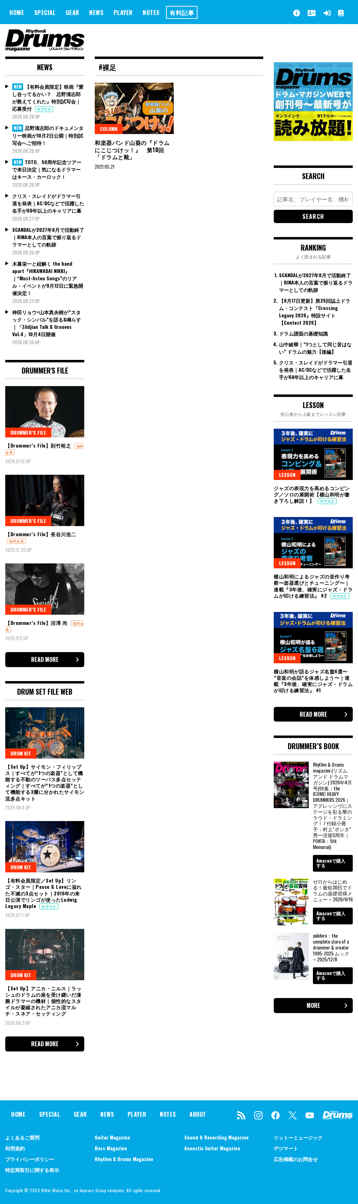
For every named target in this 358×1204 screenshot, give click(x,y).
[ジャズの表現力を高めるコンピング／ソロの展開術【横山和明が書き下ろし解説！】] (313, 454)
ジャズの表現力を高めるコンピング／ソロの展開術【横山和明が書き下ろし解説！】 (312, 494)
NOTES (151, 12)
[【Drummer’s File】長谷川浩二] (44, 500)
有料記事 (182, 12)
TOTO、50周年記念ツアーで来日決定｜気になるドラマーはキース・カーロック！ (46, 169)
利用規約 (15, 1148)
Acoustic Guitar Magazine (212, 1148)
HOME (16, 12)
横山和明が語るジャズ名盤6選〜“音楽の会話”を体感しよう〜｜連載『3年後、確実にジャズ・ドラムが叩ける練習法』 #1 (313, 680)
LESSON (287, 474)
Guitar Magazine (112, 1137)
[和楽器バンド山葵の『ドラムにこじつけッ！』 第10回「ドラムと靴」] (134, 108)
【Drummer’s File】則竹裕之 (39, 445)
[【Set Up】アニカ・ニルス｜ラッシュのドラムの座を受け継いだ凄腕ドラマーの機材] (44, 954)
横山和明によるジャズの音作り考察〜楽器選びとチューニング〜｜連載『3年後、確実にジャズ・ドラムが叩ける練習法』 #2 (313, 586)
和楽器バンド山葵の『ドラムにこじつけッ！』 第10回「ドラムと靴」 (132, 149)
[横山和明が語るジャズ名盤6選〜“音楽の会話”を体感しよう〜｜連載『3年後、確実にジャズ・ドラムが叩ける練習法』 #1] (313, 637)
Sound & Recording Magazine (216, 1137)
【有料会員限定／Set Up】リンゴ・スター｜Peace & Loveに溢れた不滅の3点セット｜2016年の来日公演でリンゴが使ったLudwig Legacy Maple (43, 893)
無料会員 (16, 541)
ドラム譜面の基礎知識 (303, 333)
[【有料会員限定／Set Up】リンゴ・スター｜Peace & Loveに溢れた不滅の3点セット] (44, 846)
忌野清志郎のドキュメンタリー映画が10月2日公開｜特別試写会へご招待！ (48, 135)
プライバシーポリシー (29, 1158)
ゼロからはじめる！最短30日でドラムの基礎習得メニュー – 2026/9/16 (333, 890)
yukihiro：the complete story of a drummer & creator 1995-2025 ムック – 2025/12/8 (331, 947)
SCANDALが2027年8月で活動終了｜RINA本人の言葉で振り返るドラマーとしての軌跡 (48, 237)
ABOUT (197, 1114)
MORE (313, 1005)
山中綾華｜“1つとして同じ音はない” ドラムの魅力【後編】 (315, 347)
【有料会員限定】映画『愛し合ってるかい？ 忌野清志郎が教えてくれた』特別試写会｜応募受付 (48, 97)
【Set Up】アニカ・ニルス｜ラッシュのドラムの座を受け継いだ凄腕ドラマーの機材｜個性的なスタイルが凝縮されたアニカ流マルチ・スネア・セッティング (43, 1000)
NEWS (96, 12)
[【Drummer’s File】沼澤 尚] (44, 589)
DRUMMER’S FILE (28, 432)
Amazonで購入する (330, 863)
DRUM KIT (20, 753)
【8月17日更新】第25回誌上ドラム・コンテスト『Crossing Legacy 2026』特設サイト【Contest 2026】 (314, 311)
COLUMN (108, 128)
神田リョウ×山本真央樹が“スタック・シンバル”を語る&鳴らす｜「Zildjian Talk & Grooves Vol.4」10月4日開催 (46, 323)
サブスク (44, 109)
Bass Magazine (111, 1148)
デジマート (286, 1148)
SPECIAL (45, 12)
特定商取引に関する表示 (32, 1169)
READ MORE (45, 659)
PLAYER (123, 12)
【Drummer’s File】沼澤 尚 (37, 622)
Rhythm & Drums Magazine (124, 1158)
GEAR (72, 12)
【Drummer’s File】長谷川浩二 (40, 534)
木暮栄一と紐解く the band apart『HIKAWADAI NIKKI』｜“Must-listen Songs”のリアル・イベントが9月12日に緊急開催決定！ (47, 278)
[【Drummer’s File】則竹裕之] (44, 411)
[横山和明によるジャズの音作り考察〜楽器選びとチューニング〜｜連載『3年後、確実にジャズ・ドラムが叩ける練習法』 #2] (313, 542)
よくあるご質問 (22, 1137)
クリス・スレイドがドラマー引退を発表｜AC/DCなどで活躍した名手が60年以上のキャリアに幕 (48, 203)
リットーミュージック (298, 1137)
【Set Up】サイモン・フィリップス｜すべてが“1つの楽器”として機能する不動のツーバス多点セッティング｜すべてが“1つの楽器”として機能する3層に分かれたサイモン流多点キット (44, 782)
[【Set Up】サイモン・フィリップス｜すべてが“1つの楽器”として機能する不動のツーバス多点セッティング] (44, 733)
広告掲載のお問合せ (296, 1158)
